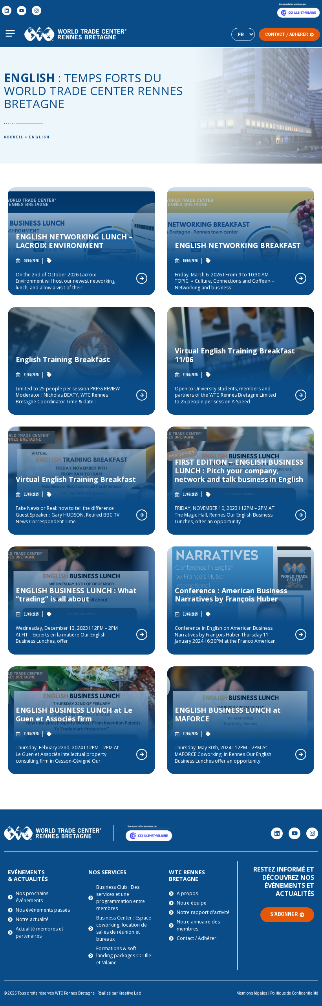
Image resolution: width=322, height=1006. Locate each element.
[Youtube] (21, 10)
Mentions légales (251, 993)
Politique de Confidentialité (294, 993)
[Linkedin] (6, 10)
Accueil (14, 137)
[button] (10, 34)
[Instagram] (36, 10)
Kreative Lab (130, 993)
